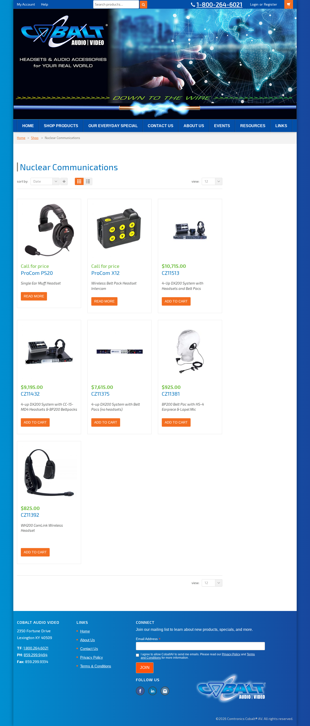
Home (28, 126)
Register (270, 4)
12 (206, 181)
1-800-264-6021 (219, 4)
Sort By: (22, 181)
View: (195, 181)
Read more (34, 296)
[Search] (143, 4)
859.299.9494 (35, 654)
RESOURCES (252, 126)
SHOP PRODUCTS (61, 126)
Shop (35, 138)
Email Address (148, 639)
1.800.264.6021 (35, 648)
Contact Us (160, 126)
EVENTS (222, 126)
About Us (194, 126)
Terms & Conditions (95, 666)
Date (37, 181)
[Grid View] (79, 181)
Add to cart (176, 301)
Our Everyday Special (113, 126)
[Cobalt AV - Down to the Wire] (155, 64)
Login (254, 4)
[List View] (88, 181)
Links (281, 126)
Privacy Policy (91, 657)
